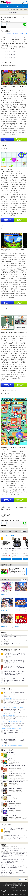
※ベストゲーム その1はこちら (8, 52)
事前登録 (10, 12)
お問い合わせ (8, 884)
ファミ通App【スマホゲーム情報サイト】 (10, 9)
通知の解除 (15, 885)
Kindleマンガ (20, 535)
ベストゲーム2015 (5, 516)
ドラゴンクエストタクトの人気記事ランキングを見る (11, 745)
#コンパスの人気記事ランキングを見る (8, 698)
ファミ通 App (6, 2)
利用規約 (15, 884)
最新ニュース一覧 (24, 9)
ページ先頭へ (24, 879)
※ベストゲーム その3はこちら (8, 58)
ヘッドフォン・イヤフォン (8, 535)
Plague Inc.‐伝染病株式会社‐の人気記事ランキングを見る (11, 728)
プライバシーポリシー (7, 885)
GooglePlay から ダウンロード (20, 139)
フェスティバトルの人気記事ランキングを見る (10, 715)
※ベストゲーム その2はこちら (8, 55)
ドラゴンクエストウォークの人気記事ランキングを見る (12, 707)
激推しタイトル (16, 12)
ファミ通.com (22, 885)
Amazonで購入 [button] (5, 559)
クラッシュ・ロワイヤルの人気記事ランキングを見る (11, 721)
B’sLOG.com (14, 887)
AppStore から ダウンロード (7, 139)
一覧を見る (24, 531)
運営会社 (20, 884)
